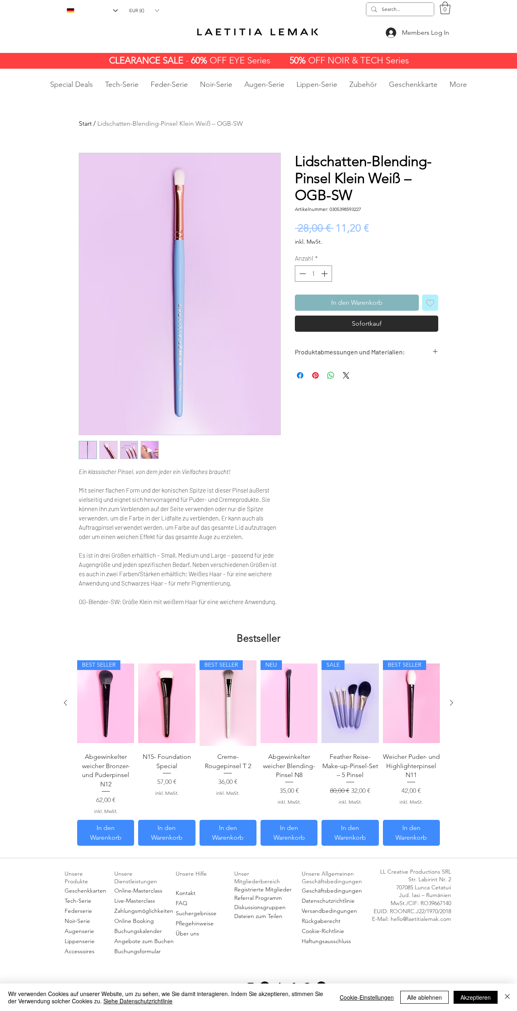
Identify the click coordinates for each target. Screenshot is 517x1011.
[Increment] (325, 273)
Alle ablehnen (424, 997)
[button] (144, 10)
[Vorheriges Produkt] (65, 703)
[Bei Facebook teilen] (300, 375)
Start (85, 123)
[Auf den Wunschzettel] (430, 303)
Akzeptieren (475, 997)
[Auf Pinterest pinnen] (315, 375)
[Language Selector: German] (92, 10)
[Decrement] (301, 273)
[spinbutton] (313, 273)
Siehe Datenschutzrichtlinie (137, 1001)
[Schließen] (507, 997)
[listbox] (144, 10)
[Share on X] (346, 375)
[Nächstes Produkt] (451, 703)
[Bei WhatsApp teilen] (331, 375)
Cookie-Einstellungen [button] (367, 997)
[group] (258, 753)
